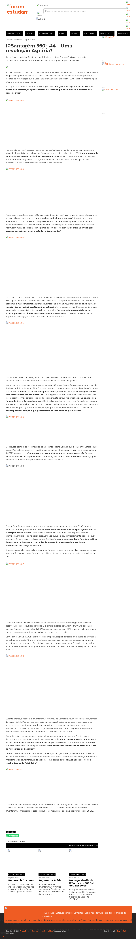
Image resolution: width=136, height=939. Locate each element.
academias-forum (16, 841)
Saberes (61, 33)
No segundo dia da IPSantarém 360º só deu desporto (81, 883)
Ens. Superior (89, 33)
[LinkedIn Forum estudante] (128, 27)
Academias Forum (45, 33)
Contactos (78, 913)
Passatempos (123, 33)
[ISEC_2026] (116, 48)
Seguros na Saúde (50, 880)
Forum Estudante (13, 33)
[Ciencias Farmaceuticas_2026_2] (116, 74)
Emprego (74, 33)
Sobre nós (89, 913)
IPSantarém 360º (89, 845)
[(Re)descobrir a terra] (22, 862)
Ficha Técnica (48, 913)
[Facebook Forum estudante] (128, 9)
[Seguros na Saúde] (52, 862)
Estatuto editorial (64, 913)
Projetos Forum (106, 33)
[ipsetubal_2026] (116, 100)
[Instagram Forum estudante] (128, 3)
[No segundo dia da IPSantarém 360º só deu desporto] (82, 862)
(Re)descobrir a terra (21, 880)
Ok (3, 937)
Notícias (30, 33)
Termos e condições (105, 913)
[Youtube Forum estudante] (128, 21)
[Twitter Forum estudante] (128, 15)
